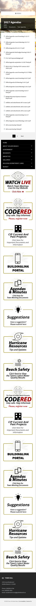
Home (5, 27)
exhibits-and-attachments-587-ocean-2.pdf (18, 102)
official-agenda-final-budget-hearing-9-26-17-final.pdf (18, 53)
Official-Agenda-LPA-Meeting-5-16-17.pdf (17, 82)
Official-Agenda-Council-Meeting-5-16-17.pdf (18, 86)
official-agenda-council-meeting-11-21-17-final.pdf (17, 37)
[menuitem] (18, 142)
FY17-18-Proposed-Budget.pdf (14, 58)
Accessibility (22, 601)
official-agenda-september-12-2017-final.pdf (18, 62)
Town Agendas (22, 27)
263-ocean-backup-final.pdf (13, 129)
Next (22, 136)
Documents (12, 27)
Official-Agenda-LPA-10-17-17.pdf (15, 48)
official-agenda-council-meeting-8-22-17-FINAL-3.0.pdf (19, 73)
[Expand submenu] (31, 146)
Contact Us (29, 601)
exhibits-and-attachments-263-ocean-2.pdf (18, 106)
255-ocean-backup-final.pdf (13, 125)
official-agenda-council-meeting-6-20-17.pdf (18, 78)
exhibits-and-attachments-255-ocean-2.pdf (18, 111)
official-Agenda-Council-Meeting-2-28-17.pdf (18, 121)
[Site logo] (18, 8)
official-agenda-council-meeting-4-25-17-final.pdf (17, 91)
